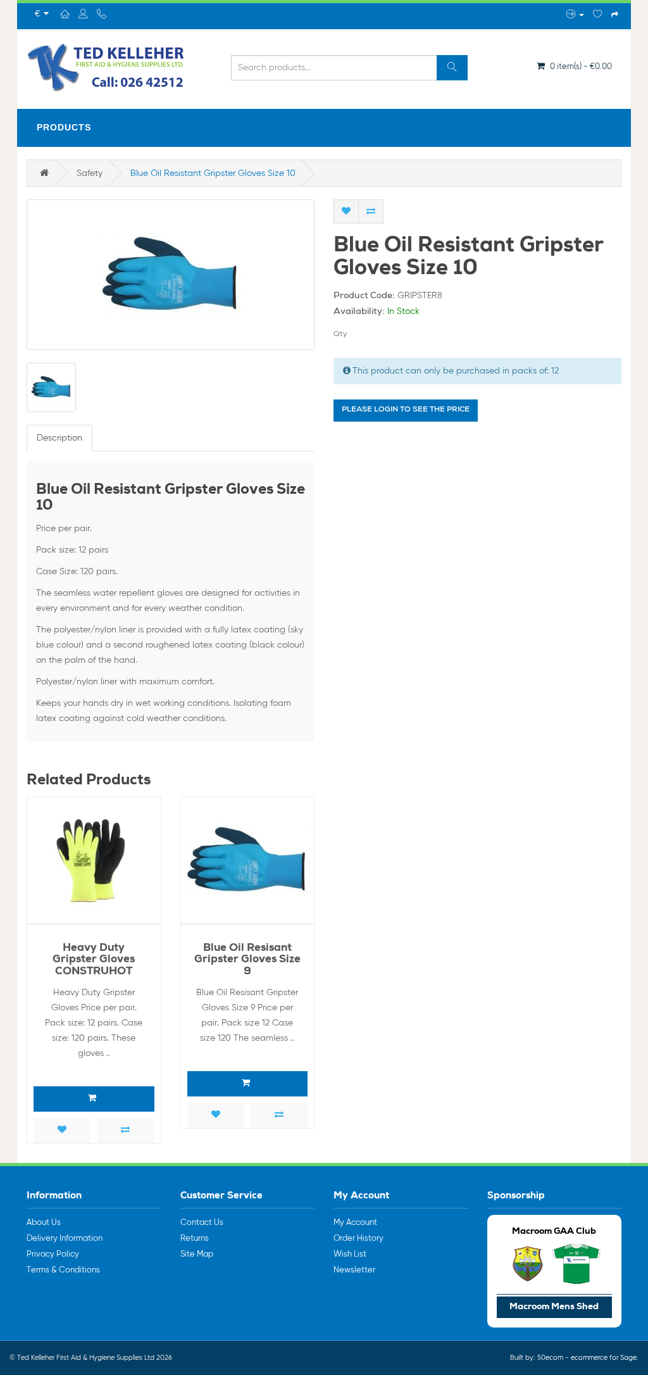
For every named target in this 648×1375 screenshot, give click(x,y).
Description (59, 438)
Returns (194, 1238)
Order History (358, 1238)
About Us (44, 1223)
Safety (90, 173)
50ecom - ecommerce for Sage (587, 1357)
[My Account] (575, 14)
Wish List (349, 1254)
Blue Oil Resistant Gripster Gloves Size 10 (213, 173)
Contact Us (201, 1223)
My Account (355, 1223)
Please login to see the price (406, 410)
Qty (340, 334)
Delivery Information (65, 1238)
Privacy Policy (53, 1254)
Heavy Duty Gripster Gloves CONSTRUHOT (94, 960)
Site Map (196, 1254)
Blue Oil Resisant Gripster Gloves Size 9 (247, 960)
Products (64, 127)
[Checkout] (614, 14)
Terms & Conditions (63, 1270)
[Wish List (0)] (597, 14)
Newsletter (354, 1270)
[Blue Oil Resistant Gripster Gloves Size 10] (171, 274)
